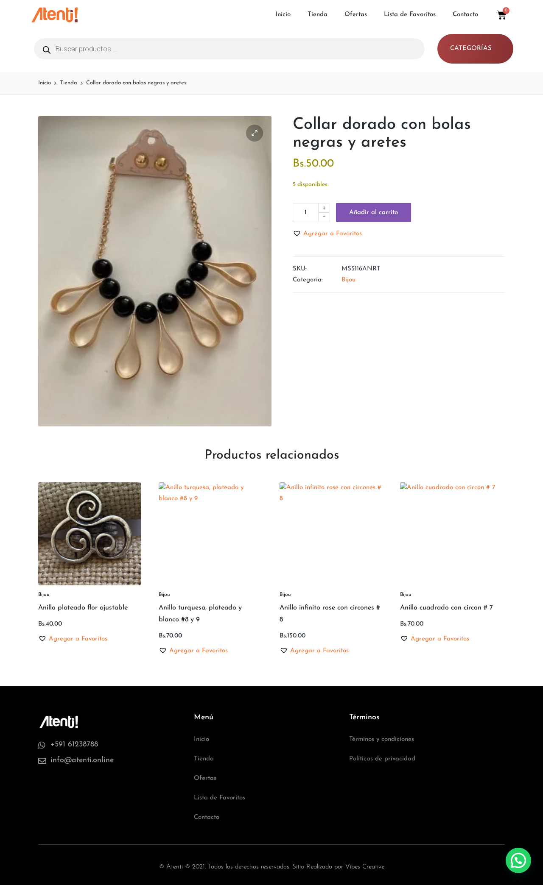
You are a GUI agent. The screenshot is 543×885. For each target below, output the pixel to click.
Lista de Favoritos (410, 14)
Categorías (471, 48)
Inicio (283, 14)
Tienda (317, 14)
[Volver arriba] (518, 844)
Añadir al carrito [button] (89, 584)
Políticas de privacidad (382, 759)
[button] (254, 133)
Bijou (348, 280)
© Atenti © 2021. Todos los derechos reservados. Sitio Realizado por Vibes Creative (271, 867)
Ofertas (355, 14)
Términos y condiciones (381, 739)
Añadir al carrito (373, 212)
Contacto (465, 14)
